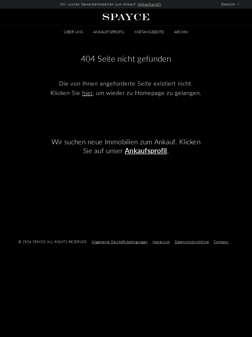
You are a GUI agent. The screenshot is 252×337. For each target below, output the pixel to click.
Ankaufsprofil (149, 4)
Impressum (161, 242)
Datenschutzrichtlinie (192, 242)
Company (221, 242)
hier (87, 92)
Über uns (73, 31)
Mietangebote (149, 31)
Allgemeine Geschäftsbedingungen (120, 242)
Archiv (181, 31)
